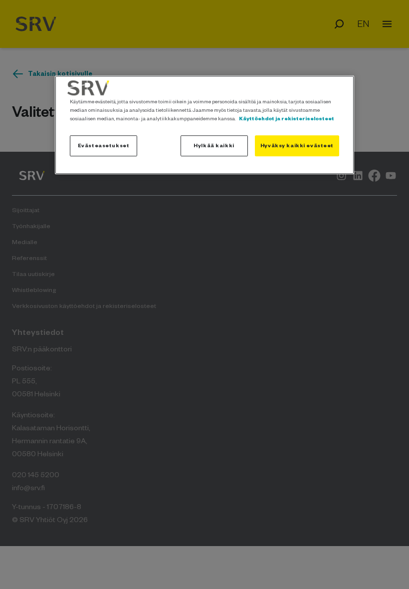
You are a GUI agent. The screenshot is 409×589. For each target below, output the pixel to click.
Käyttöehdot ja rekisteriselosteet (286, 118)
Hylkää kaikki (214, 145)
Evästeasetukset (104, 145)
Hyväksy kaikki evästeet (297, 145)
